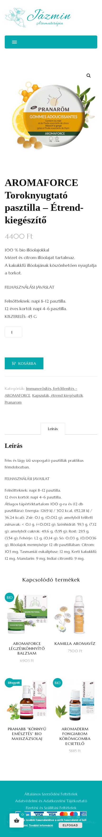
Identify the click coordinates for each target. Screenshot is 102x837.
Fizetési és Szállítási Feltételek (51, 807)
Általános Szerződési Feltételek (51, 794)
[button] (88, 75)
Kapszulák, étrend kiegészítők (57, 395)
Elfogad (70, 825)
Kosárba (27, 363)
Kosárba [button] (30, 636)
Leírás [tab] (53, 428)
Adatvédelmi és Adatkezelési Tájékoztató (51, 800)
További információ (41, 825)
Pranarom (13, 402)
